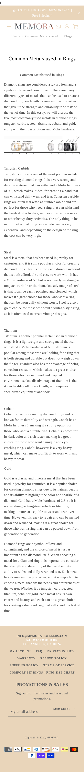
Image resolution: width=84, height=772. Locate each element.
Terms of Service (58, 665)
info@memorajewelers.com (42, 635)
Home (15, 36)
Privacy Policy (60, 651)
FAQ (39, 651)
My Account (20, 651)
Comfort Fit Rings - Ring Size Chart (42, 672)
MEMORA (52, 737)
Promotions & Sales (42, 684)
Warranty (26, 658)
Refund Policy (53, 658)
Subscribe (62, 709)
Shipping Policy (24, 665)
